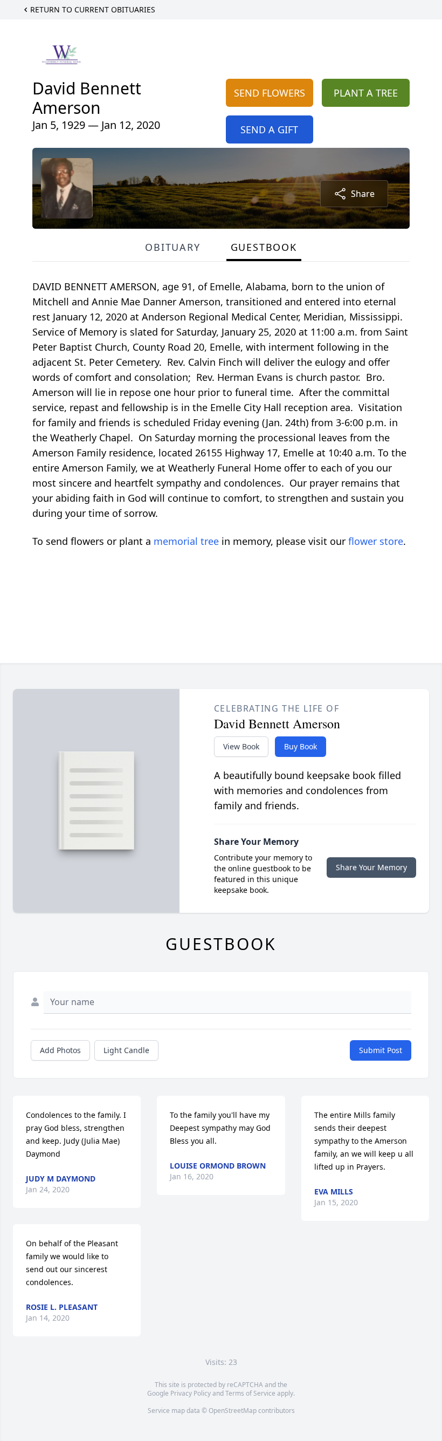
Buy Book (300, 746)
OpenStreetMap (233, 1410)
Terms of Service (250, 1393)
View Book (241, 746)
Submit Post (380, 1050)
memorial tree (186, 541)
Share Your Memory (371, 867)
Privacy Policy (190, 1393)
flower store (375, 541)
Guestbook (264, 247)
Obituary (172, 247)
